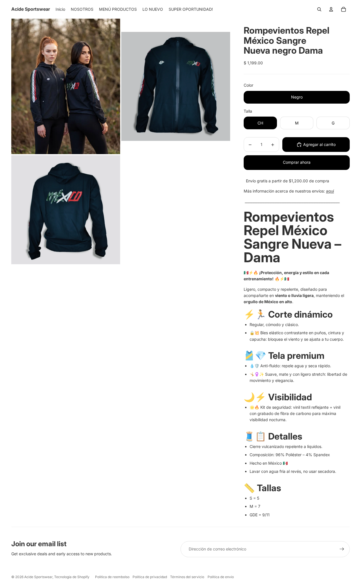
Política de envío (221, 577)
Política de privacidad (150, 577)
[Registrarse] (341, 549)
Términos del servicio (187, 577)
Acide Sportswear (38, 577)
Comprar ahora (297, 162)
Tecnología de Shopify (71, 577)
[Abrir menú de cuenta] (331, 9)
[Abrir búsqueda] (319, 9)
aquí (330, 191)
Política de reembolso (112, 577)
